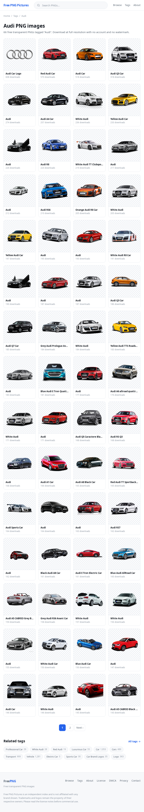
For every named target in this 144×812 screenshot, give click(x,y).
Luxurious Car (81, 749)
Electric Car (53, 756)
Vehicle (34, 756)
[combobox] (73, 5)
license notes (47, 801)
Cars (116, 749)
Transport (13, 756)
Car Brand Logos (97, 756)
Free (10, 781)
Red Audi (59, 749)
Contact (136, 780)
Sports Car (73, 756)
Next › (79, 727)
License (101, 780)
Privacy (124, 780)
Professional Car (16, 749)
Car (101, 749)
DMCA (112, 780)
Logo (118, 756)
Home (7, 15)
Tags (127, 5)
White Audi (39, 749)
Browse (117, 5)
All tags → (134, 741)
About (136, 5)
